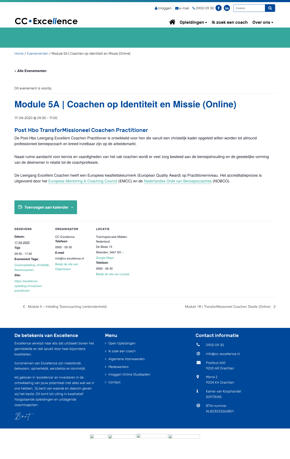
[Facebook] (218, 8)
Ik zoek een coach (230, 22)
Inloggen (165, 8)
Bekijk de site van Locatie (112, 274)
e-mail (184, 8)
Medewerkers (118, 367)
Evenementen (37, 53)
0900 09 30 (215, 345)
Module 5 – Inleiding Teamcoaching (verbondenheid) (67, 306)
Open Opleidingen (121, 343)
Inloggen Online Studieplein (129, 374)
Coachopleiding (24, 265)
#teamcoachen (24, 270)
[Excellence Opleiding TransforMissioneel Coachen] (46, 16)
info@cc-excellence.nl (223, 354)
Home (176, 22)
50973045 (214, 397)
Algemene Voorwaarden (126, 359)
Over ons (261, 22)
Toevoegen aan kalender (46, 207)
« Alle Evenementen (30, 70)
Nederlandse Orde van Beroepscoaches (178, 181)
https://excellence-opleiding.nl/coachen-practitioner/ (28, 286)
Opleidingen (192, 22)
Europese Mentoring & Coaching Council (82, 181)
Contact (114, 382)
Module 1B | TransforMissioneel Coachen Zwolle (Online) (228, 306)
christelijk (43, 265)
